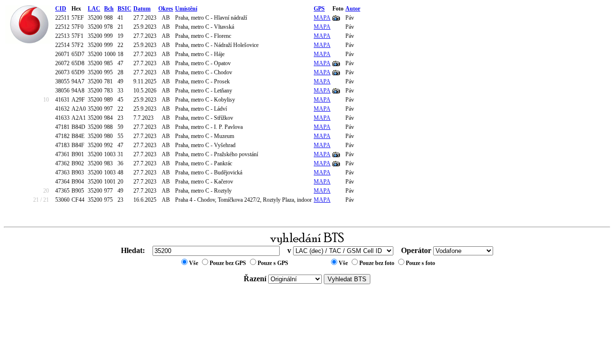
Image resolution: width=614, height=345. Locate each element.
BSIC (124, 8)
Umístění (186, 8)
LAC (94, 8)
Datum (142, 8)
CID (60, 8)
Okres (165, 8)
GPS (319, 8)
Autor (352, 8)
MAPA (322, 17)
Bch (109, 8)
